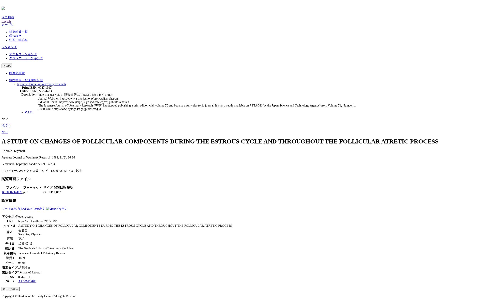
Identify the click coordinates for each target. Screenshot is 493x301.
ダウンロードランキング (26, 58)
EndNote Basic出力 (33, 208)
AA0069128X (27, 281)
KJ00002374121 (12, 192)
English (6, 21)
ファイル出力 (11, 208)
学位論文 (15, 36)
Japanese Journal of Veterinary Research (41, 84)
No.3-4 (6, 125)
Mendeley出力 (58, 208)
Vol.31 (29, 112)
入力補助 (8, 17)
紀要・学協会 (18, 40)
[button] (8, 24)
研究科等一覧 (18, 32)
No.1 (5, 132)
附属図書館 (17, 73)
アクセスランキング (23, 54)
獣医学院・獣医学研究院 (26, 80)
